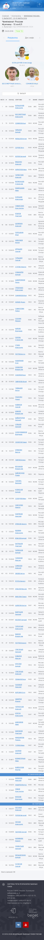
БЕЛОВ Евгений (20, 156)
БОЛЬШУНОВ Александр (22, 63)
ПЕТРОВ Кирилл (20, 643)
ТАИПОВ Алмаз (20, 460)
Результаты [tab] (13, 38)
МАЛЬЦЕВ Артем (21, 139)
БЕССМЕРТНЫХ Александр (12, 84)
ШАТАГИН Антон (20, 605)
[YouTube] (26, 925)
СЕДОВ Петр (19, 147)
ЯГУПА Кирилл (20, 581)
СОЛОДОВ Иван (20, 498)
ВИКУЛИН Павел (21, 596)
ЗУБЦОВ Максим (21, 589)
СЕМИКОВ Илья (32, 84)
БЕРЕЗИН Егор (20, 692)
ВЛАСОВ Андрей (20, 538)
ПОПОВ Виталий (20, 815)
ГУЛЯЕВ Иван (19, 745)
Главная (5, 16)
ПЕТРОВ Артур (20, 354)
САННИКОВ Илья (21, 295)
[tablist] (22, 35)
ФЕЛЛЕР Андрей (21, 620)
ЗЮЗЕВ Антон (20, 573)
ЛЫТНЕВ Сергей (21, 832)
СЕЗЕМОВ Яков (20, 375)
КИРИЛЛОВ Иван (21, 169)
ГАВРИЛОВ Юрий (21, 381)
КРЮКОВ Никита (21, 524)
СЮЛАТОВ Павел (21, 442)
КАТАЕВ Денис (20, 302)
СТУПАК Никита (20, 267)
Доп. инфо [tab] (29, 38)
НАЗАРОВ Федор (21, 785)
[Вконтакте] (18, 925)
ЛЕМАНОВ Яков (20, 679)
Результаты (16, 16)
